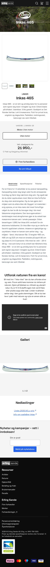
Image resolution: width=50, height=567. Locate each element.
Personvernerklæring (11, 521)
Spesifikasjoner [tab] (26, 184)
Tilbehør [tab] (38, 184)
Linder (25, 94)
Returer (5, 478)
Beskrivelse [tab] (12, 184)
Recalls (5, 493)
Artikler (5, 474)
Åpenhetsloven (8, 526)
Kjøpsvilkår (6, 482)
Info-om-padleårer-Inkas (24, 414)
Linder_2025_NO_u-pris (24, 411)
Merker (5, 508)
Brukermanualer (8, 489)
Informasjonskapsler (10, 524)
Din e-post (15, 438)
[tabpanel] (25, 225)
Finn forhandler (8, 504)
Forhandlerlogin (8, 512)
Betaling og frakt (9, 486)
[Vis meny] (47, 3)
